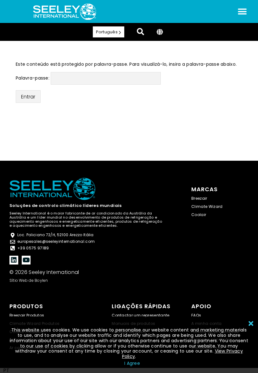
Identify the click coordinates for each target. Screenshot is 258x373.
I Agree (132, 363)
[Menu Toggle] (242, 11)
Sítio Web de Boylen (28, 280)
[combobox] (6, 370)
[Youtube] (26, 260)
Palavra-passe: (33, 78)
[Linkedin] (13, 260)
